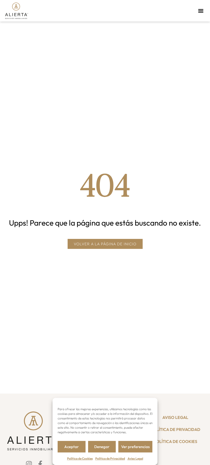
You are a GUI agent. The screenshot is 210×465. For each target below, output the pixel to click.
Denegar (101, 446)
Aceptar (71, 446)
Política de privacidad (175, 429)
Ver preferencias (135, 446)
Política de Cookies (80, 458)
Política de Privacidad (110, 458)
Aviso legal (175, 417)
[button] (200, 10)
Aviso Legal (135, 458)
